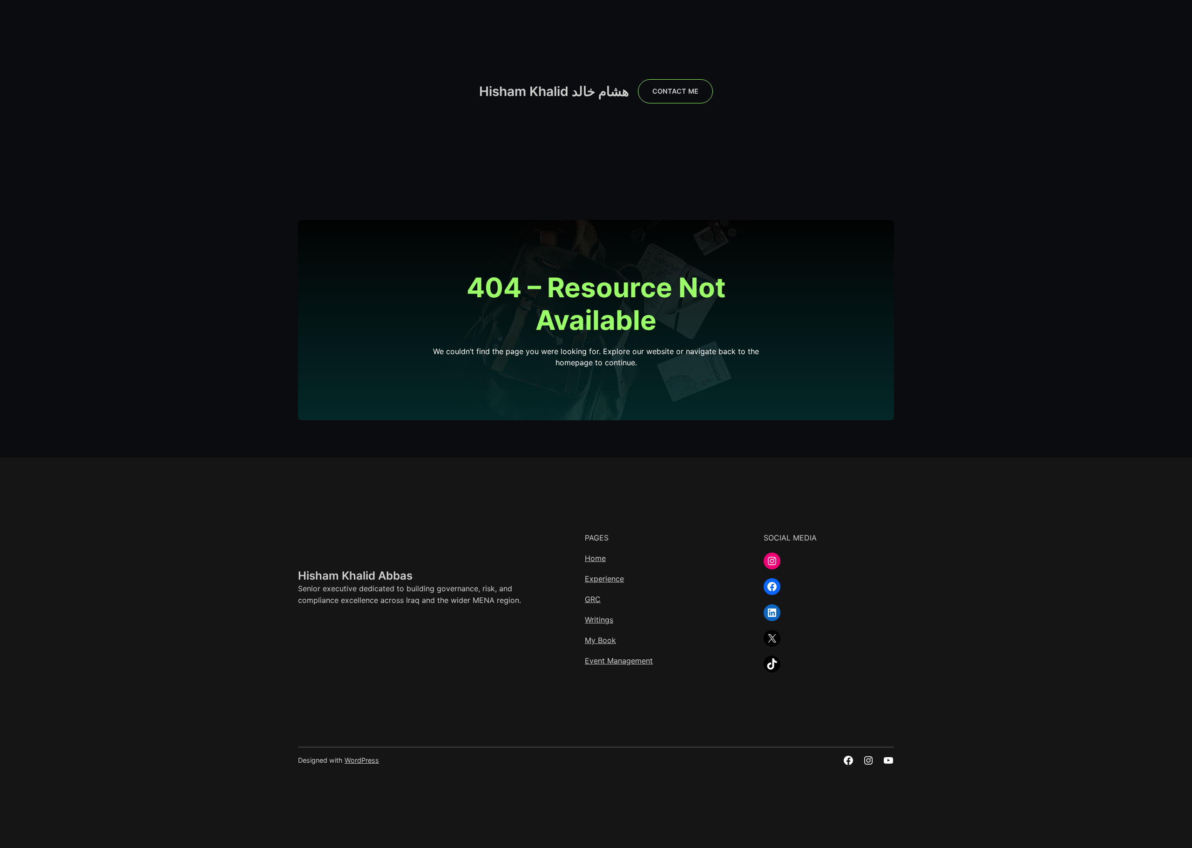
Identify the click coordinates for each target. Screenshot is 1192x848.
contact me (675, 91)
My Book (600, 640)
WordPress (362, 760)
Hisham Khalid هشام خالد (554, 91)
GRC (593, 599)
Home (595, 558)
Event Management (619, 660)
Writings (599, 619)
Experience (604, 578)
